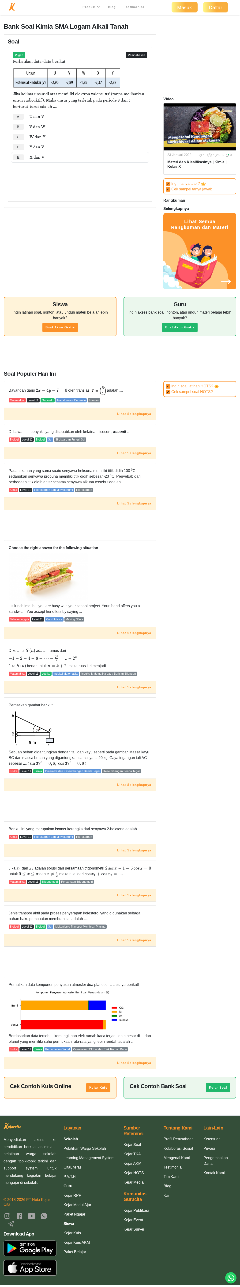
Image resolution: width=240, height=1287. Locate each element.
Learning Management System (89, 1158)
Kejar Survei (134, 1229)
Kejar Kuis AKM (77, 1242)
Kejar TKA (132, 1154)
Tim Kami (171, 1177)
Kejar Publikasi (136, 1210)
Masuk (184, 7)
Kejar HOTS (134, 1173)
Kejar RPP (72, 1195)
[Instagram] (7, 1216)
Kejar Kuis (98, 1087)
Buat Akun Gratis (60, 327)
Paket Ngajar (74, 1214)
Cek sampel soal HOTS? (190, 392)
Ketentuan (212, 1139)
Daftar (215, 7)
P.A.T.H (70, 1177)
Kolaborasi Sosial (178, 1148)
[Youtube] (31, 1216)
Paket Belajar (75, 1252)
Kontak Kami (214, 1173)
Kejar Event (133, 1220)
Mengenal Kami (177, 1158)
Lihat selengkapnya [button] (134, 414)
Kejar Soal (218, 1087)
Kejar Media (134, 1182)
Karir (168, 1195)
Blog (112, 7)
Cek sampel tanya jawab (189, 189)
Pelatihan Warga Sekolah (85, 1148)
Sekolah (71, 1139)
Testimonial (134, 7)
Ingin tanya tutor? (184, 183)
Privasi (209, 1148)
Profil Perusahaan (179, 1139)
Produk (89, 7)
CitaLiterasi (73, 1167)
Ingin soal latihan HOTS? (190, 386)
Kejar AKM (132, 1163)
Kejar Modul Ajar (77, 1205)
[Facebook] (19, 1216)
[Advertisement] (80, 177)
